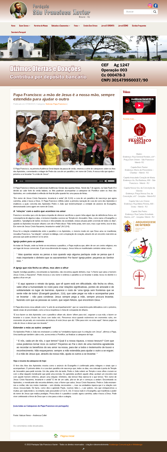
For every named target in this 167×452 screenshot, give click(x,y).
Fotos (76, 25)
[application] (65, 181)
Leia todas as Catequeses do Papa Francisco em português (41, 406)
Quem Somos (24, 25)
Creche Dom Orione (90, 25)
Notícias (49, 104)
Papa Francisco (60, 104)
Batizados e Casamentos (60, 25)
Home (13, 25)
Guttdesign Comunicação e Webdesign (125, 444)
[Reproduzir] (16, 181)
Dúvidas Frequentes (139, 25)
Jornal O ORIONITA (107, 25)
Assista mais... (129, 119)
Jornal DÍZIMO (123, 25)
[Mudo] (106, 181)
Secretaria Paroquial (18, 32)
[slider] (111, 180)
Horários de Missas (41, 25)
